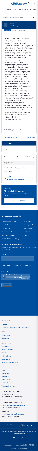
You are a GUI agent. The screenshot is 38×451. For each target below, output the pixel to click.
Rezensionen (28, 228)
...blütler (11, 168)
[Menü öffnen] (3, 3)
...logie (5, 172)
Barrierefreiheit (6, 383)
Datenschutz (5, 380)
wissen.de (4, 353)
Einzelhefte (5, 338)
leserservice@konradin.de (16, 405)
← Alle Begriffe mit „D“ (9, 137)
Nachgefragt (28, 225)
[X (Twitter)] (27, 425)
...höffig (23, 168)
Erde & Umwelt (23, 9)
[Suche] (24, 3)
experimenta (5, 359)
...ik (29, 168)
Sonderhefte (5, 335)
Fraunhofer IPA (7, 346)
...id (27, 168)
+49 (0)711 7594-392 (11, 416)
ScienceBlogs (6, 356)
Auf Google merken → (19, 438)
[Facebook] (18, 425)
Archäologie (5, 228)
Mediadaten (5, 373)
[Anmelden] (34, 3)
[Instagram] (23, 425)
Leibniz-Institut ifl (7, 350)
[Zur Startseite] (19, 3)
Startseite (4, 17)
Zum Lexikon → (31, 137)
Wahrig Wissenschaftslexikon (16, 178)
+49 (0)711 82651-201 (12, 408)
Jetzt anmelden (19, 200)
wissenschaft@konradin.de (16, 414)
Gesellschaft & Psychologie (10, 239)
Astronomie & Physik (8, 9)
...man (10, 172)
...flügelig (17, 168)
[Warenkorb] (29, 3)
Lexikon (26, 235)
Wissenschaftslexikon (17, 17)
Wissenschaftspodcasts (9, 362)
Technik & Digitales (8, 235)
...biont (5, 168)
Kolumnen (27, 221)
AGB (3, 370)
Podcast (27, 232)
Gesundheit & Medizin (9, 232)
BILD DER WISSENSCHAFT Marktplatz (15, 327)
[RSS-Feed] (31, 425)
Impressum (5, 377)
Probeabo (4, 324)
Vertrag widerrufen (8, 386)
